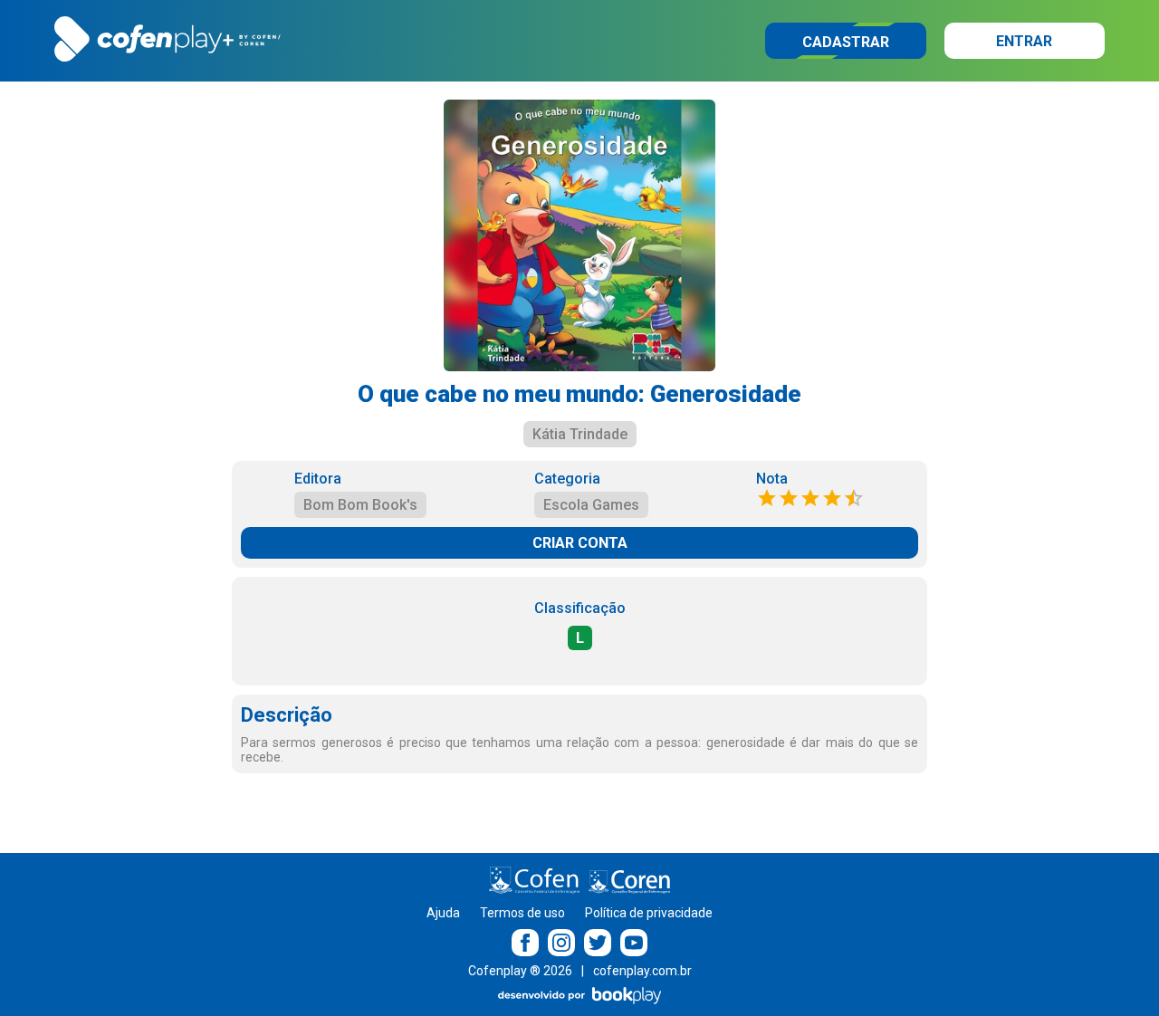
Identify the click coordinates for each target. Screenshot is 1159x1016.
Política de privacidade (649, 913)
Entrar (1024, 41)
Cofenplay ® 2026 (520, 970)
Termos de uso (522, 913)
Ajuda (443, 913)
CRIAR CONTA (579, 542)
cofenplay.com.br (642, 970)
